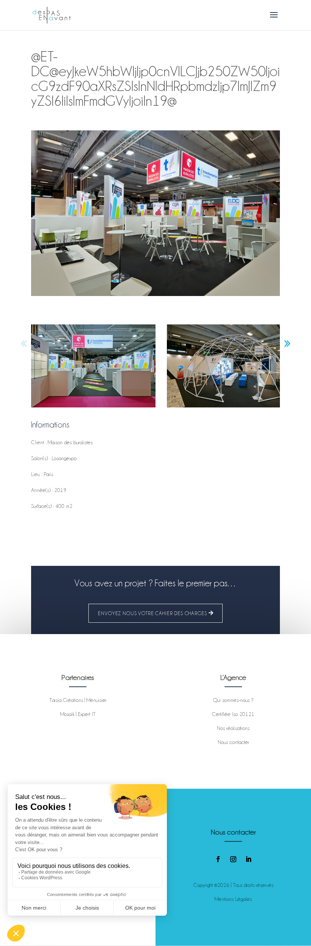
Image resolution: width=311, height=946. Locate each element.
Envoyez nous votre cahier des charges (152, 613)
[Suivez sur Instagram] (233, 859)
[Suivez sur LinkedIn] (248, 859)
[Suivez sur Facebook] (218, 859)
